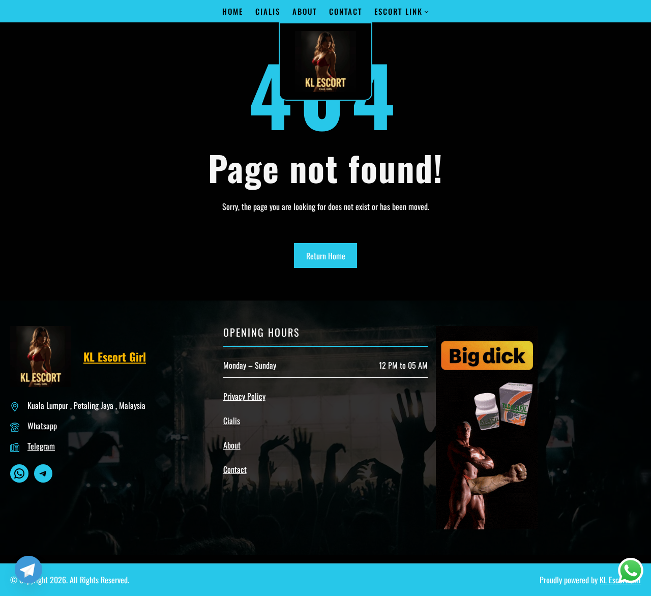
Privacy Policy (244, 396)
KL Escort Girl (114, 356)
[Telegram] (28, 569)
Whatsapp (42, 426)
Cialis (231, 420)
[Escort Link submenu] (426, 11)
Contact (235, 469)
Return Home (325, 256)
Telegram (41, 446)
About (232, 445)
